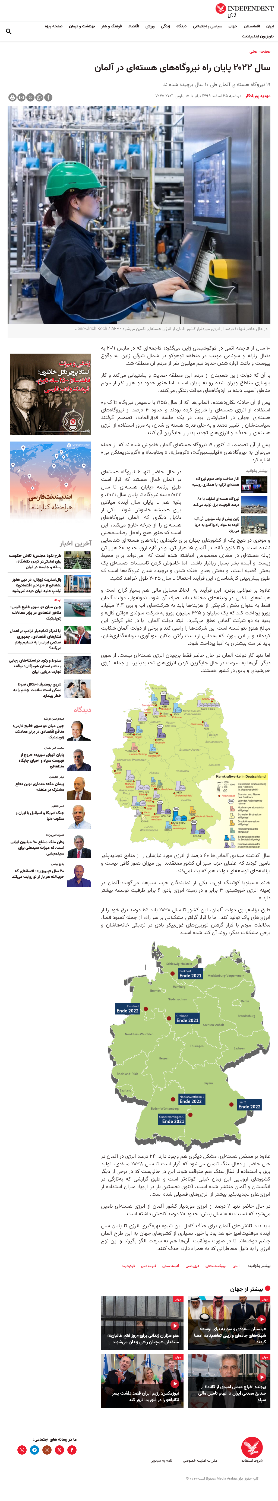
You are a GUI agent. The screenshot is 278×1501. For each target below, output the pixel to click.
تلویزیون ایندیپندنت (258, 36)
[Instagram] (47, 1450)
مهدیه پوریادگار (257, 96)
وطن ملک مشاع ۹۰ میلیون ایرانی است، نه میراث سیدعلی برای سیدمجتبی (37, 848)
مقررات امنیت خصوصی (200, 1461)
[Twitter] (30, 97)
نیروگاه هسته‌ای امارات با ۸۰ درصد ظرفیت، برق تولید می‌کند (216, 502)
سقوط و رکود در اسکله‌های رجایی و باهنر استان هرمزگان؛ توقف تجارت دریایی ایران (35, 666)
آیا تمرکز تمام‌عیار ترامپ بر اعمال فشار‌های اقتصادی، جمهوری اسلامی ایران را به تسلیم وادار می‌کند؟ (35, 639)
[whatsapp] (22, 1450)
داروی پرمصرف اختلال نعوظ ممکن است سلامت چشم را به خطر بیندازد (37, 690)
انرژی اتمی (192, 1266)
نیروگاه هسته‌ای (216, 1266)
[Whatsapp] (39, 97)
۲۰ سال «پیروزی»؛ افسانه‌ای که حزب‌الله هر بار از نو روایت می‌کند (38, 874)
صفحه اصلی (259, 51)
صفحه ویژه (53, 26)
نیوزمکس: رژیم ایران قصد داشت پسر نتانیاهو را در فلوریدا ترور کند (145, 1396)
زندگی (165, 26)
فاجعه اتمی (148, 1266)
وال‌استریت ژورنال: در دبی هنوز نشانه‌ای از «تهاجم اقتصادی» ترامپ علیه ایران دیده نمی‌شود (36, 585)
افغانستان (252, 26)
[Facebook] (48, 97)
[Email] (21, 97)
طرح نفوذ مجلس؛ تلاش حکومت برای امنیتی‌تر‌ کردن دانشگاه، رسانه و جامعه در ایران (35, 561)
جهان (233, 26)
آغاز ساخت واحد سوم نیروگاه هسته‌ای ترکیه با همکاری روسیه (215, 482)
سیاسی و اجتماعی (207, 26)
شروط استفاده (252, 1461)
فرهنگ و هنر (111, 26)
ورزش (150, 26)
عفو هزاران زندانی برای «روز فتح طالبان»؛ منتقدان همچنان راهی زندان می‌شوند (143, 1338)
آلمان (236, 1266)
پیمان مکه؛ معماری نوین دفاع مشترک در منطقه (39, 787)
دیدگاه (181, 26)
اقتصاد (133, 26)
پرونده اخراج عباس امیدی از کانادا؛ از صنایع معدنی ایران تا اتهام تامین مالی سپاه (232, 1393)
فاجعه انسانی (170, 1266)
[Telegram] (34, 1450)
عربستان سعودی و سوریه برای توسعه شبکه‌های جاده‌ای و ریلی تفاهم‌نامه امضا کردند (230, 1335)
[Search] (8, 31)
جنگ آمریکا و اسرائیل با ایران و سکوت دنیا (40, 816)
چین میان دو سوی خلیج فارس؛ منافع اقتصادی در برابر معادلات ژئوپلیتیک (35, 613)
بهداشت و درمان (82, 26)
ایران (270, 26)
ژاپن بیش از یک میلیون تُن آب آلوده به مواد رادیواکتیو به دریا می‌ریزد (216, 525)
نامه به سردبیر (161, 1461)
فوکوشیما (128, 1266)
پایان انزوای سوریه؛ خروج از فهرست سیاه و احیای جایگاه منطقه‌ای (41, 761)
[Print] (12, 97)
